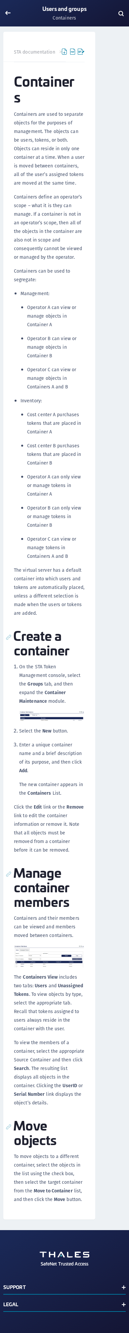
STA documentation (34, 52)
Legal (11, 1304)
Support (14, 1286)
